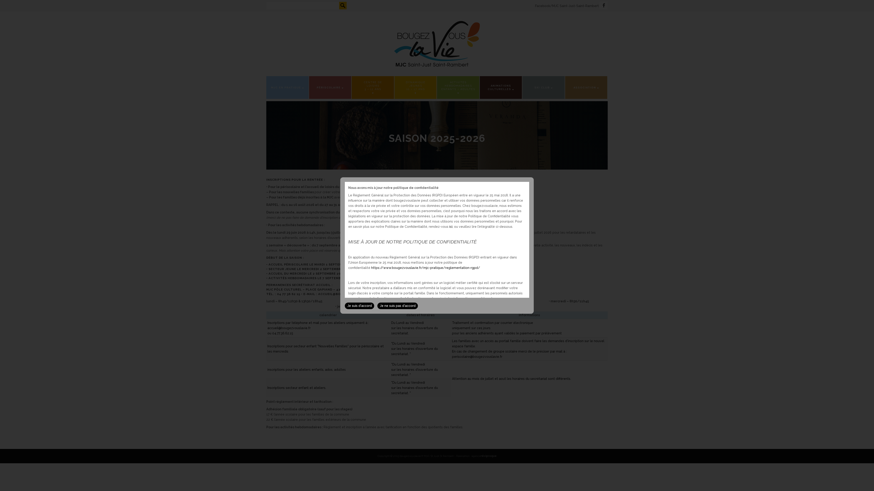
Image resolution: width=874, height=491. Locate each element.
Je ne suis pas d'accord (398, 306)
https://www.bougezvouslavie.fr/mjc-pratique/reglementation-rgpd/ (425, 268)
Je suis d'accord (359, 306)
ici (450, 226)
